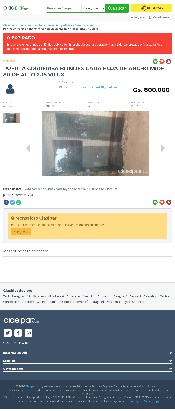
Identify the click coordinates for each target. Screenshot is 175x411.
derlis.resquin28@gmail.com (99, 87)
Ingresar (140, 17)
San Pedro (139, 302)
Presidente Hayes (118, 302)
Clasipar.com (33, 386)
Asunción (89, 296)
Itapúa (52, 302)
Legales (9, 360)
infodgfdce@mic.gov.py (145, 401)
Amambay (74, 296)
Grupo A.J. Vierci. (149, 386)
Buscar (119, 8)
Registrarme (161, 17)
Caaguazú (120, 296)
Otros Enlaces (13, 368)
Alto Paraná (56, 296)
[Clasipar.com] (15, 8)
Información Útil (15, 352)
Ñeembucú (80, 302)
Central (165, 296)
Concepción (11, 302)
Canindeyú (150, 296)
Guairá (41, 302)
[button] (151, 8)
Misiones (65, 302)
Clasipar (9, 25)
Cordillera (28, 302)
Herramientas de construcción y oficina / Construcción (56, 25)
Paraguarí (97, 302)
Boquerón (104, 296)
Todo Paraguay (14, 296)
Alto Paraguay (36, 296)
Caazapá (135, 296)
